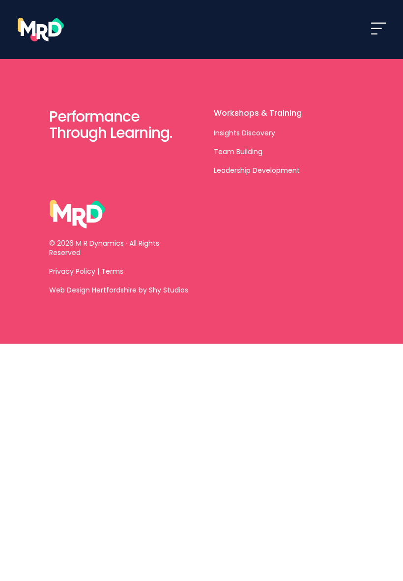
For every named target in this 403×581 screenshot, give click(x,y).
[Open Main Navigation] (378, 29)
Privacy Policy (72, 271)
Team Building (238, 152)
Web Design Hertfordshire (93, 290)
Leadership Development (257, 170)
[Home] (41, 29)
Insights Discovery (244, 133)
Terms (112, 271)
